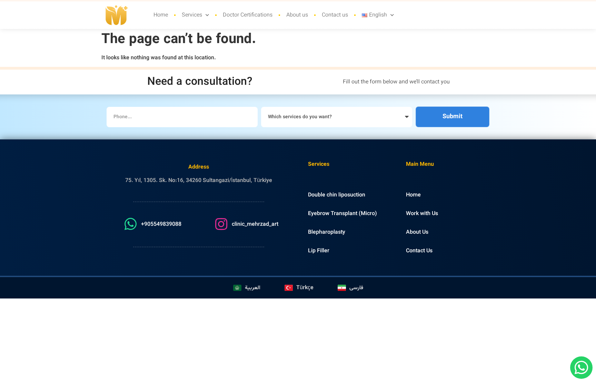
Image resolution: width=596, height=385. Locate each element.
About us (297, 15)
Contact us (335, 15)
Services (192, 15)
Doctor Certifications (247, 15)
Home (160, 15)
